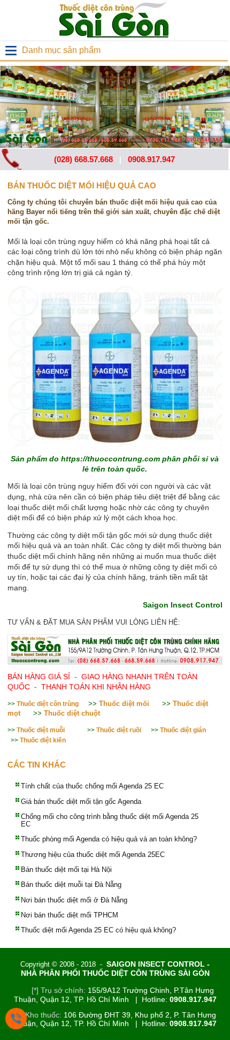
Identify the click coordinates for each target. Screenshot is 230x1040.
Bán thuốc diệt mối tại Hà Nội (66, 870)
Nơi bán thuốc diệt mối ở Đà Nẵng (74, 900)
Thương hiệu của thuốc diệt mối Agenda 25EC (93, 855)
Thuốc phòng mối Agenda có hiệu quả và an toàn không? (109, 839)
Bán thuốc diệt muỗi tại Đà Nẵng (71, 884)
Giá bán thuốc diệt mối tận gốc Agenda (81, 802)
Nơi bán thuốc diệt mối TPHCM (69, 915)
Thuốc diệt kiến (43, 740)
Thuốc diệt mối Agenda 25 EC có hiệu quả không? (98, 930)
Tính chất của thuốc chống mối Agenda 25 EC (92, 786)
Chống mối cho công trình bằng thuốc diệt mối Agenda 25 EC (109, 820)
